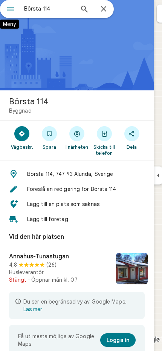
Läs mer (32, 309)
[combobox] (49, 8)
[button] (77, 174)
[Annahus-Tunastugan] (77, 269)
